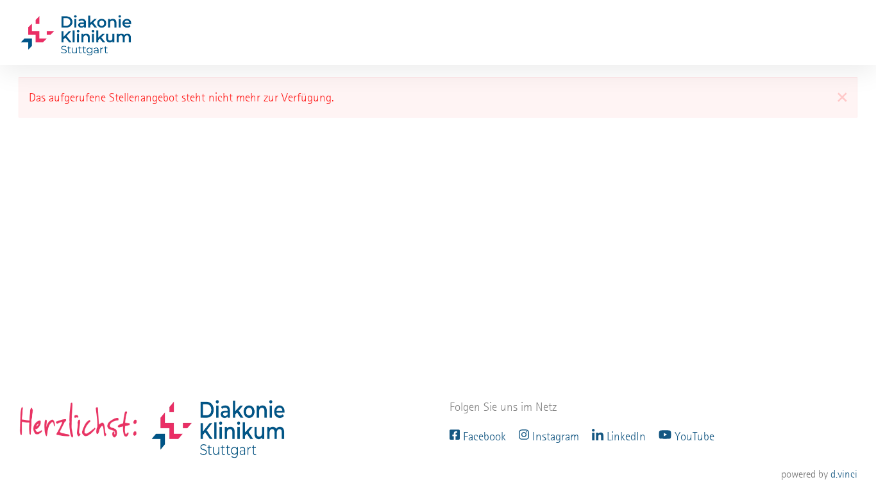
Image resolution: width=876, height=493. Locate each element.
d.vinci (843, 474)
